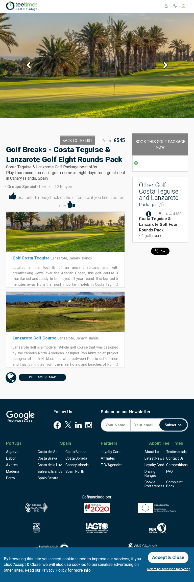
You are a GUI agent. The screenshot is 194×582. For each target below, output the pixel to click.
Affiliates (108, 458)
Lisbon (11, 458)
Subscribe (173, 425)
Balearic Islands (50, 471)
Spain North (74, 471)
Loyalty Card (110, 452)
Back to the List (77, 141)
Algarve (12, 452)
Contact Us (175, 458)
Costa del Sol (48, 452)
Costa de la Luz (50, 465)
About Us (151, 452)
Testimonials (176, 452)
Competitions (177, 465)
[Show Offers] (149, 214)
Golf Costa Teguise (31, 258)
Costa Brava (47, 458)
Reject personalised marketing (168, 569)
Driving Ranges (150, 473)
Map (42, 377)
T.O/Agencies (112, 465)
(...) (115, 284)
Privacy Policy (54, 570)
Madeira (12, 471)
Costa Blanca (75, 452)
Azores (12, 465)
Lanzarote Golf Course (35, 338)
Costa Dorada (76, 458)
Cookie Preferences (154, 484)
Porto (10, 478)
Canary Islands (77, 465)
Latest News (154, 458)
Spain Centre (48, 478)
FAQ (169, 471)
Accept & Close (168, 557)
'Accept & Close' (27, 564)
